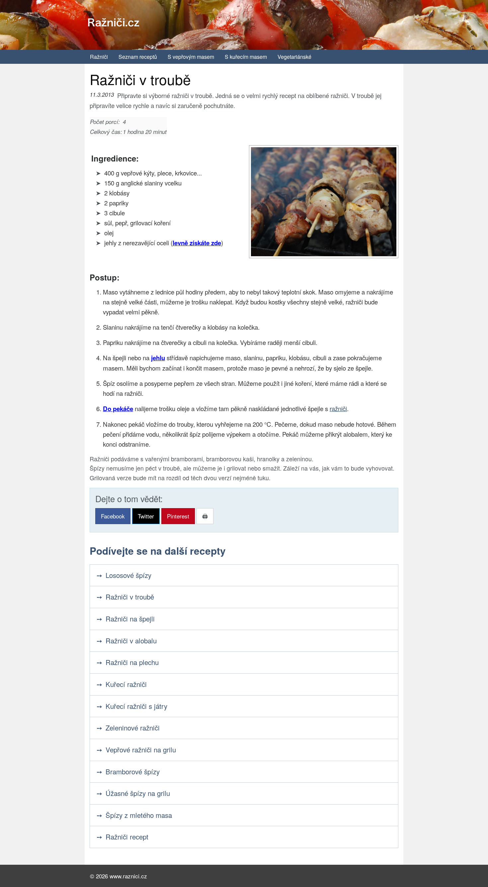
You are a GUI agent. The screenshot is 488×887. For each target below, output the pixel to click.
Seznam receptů (138, 56)
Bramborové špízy (133, 771)
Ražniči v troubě (130, 597)
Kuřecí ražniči (126, 684)
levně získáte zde (197, 242)
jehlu (158, 357)
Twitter (146, 516)
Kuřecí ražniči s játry (136, 706)
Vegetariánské (294, 56)
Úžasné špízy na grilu (138, 793)
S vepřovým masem (191, 56)
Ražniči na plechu (132, 662)
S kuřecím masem (246, 56)
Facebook (113, 516)
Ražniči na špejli (130, 618)
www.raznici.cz (128, 876)
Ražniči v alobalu (131, 640)
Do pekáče (118, 408)
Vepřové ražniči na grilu (141, 749)
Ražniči (99, 56)
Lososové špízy (128, 575)
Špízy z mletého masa (139, 815)
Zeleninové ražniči (133, 727)
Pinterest (178, 516)
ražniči (338, 408)
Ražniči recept (127, 836)
